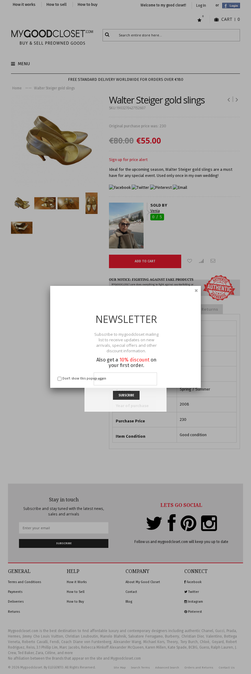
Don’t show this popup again (84, 378)
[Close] (196, 290)
